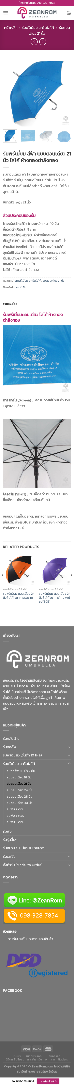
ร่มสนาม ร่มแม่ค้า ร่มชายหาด (23, 848)
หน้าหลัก (10, 27)
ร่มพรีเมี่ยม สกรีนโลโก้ (38, 27)
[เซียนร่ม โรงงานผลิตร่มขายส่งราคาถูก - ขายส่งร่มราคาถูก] (37, 13)
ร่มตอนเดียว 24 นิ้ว (19, 790)
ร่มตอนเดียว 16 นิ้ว (19, 777)
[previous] (9, 92)
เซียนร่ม (17, 1056)
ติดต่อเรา (63, 1059)
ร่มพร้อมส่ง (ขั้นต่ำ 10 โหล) (22, 755)
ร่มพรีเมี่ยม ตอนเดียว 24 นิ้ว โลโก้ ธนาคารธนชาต (18, 596)
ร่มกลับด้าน (11, 738)
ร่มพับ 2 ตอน (15, 809)
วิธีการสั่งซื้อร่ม (15, 1059)
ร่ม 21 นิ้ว (21, 287)
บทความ (50, 1059)
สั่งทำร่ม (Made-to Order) (22, 864)
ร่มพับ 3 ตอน (15, 815)
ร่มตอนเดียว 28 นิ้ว (19, 796)
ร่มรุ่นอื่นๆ (10, 839)
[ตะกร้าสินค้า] (69, 13)
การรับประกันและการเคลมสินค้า (30, 939)
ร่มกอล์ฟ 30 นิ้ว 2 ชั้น (21, 771)
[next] (64, 92)
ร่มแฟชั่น (9, 856)
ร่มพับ (7, 831)
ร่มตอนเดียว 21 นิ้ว (53, 280)
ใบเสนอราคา (52, 1056)
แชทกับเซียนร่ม (48, 1081)
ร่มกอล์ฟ (9, 747)
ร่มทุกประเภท (33, 1056)
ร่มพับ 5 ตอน (15, 822)
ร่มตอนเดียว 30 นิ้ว (19, 802)
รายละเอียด (10, 304)
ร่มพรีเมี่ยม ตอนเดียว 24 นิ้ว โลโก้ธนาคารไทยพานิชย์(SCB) (54, 598)
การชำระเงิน (34, 1059)
